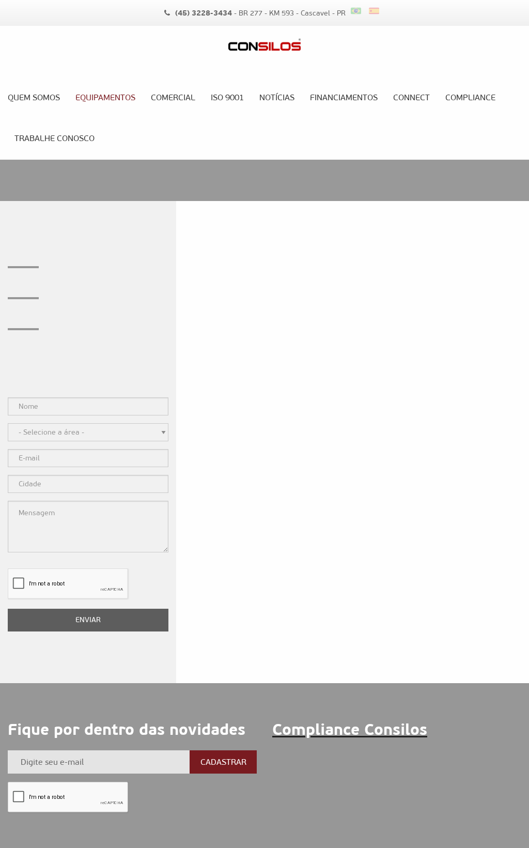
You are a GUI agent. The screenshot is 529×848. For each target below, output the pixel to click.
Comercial (173, 97)
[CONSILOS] (264, 52)
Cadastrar (223, 762)
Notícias (276, 97)
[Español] (375, 11)
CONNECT (411, 97)
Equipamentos (105, 97)
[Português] (360, 11)
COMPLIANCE (470, 97)
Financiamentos (344, 97)
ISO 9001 (227, 97)
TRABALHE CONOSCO (54, 138)
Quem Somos (34, 97)
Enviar (88, 619)
